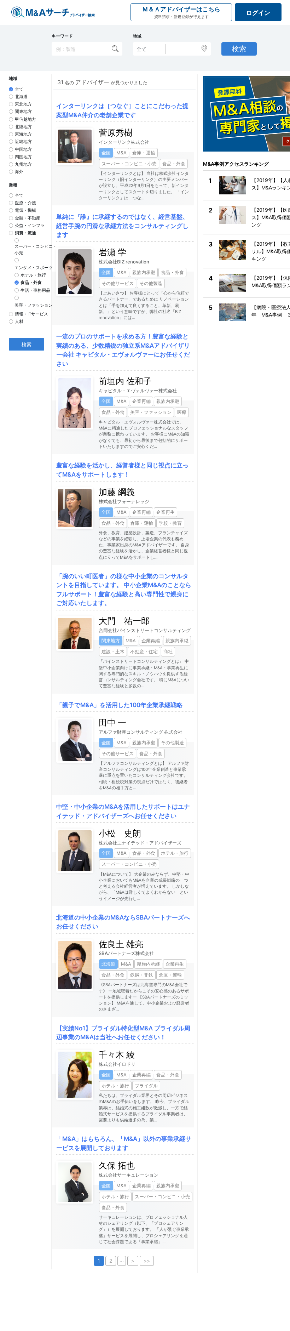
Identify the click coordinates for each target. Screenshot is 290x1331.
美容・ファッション (33, 305)
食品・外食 (31, 282)
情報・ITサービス (31, 314)
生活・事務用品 (35, 290)
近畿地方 (23, 141)
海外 (19, 171)
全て (19, 89)
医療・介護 (25, 202)
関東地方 (23, 111)
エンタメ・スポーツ (33, 267)
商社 (168, 651)
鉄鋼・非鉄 (141, 975)
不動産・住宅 (144, 651)
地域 (137, 36)
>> (147, 1261)
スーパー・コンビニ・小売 (35, 249)
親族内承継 (143, 272)
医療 (181, 412)
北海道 (21, 96)
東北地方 (23, 104)
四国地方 (23, 156)
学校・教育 (170, 523)
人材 (19, 321)
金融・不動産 (27, 218)
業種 (13, 185)
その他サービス (118, 283)
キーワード (62, 36)
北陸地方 (23, 126)
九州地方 (23, 164)
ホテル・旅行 (33, 275)
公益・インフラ (30, 225)
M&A (121, 152)
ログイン (258, 12)
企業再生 (165, 512)
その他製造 (150, 283)
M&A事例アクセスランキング (236, 164)
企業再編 (141, 401)
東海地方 (23, 134)
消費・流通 (25, 233)
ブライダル (146, 1085)
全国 (106, 152)
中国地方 (23, 149)
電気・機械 (25, 210)
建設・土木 (113, 651)
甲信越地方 (25, 119)
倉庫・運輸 (143, 152)
